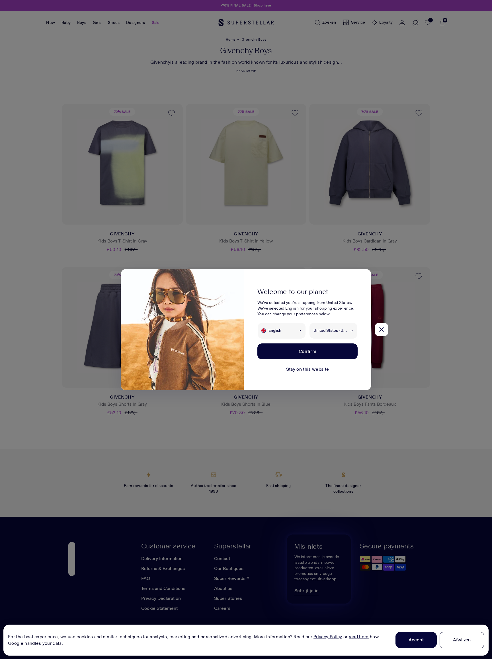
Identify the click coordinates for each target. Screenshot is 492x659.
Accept (416, 640)
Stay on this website (307, 369)
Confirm (307, 351)
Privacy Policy (327, 636)
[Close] (381, 329)
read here (359, 636)
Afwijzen (462, 640)
